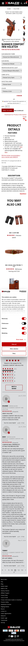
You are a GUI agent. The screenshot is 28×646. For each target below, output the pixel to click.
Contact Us (3, 611)
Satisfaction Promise (6, 604)
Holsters (16, 9)
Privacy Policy (4, 595)
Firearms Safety (5, 602)
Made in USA (4, 588)
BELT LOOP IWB (14, 233)
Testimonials (4, 620)
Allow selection (14, 348)
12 (19, 570)
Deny (14, 353)
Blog (2, 584)
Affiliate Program (5, 593)
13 (22, 570)
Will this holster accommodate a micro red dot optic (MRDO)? (11, 156)
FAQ (2, 581)
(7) (14, 372)
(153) (15, 369)
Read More (23, 193)
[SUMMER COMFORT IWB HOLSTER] (11, 27)
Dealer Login (4, 618)
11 (15, 570)
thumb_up (18, 423)
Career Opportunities (6, 613)
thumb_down (22, 423)
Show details (19, 339)
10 (12, 570)
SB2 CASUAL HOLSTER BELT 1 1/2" (14, 266)
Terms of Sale (4, 597)
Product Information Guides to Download (11, 600)
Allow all (14, 344)
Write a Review (14, 387)
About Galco (4, 579)
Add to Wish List (19, 110)
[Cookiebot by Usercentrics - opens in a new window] (19, 292)
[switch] (24, 323)
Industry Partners (5, 591)
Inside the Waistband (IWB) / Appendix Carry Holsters (14, 12)
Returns (3, 609)
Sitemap (3, 622)
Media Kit (3, 615)
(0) (14, 375)
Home (9, 9)
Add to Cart (7, 110)
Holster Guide (4, 586)
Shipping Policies (5, 606)
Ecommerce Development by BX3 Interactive (14, 640)
